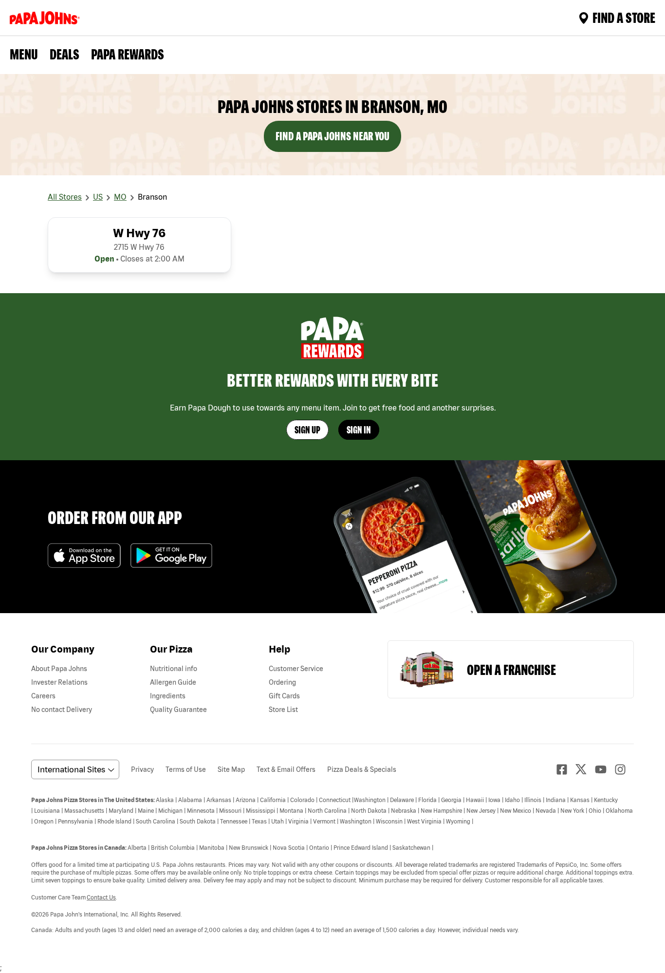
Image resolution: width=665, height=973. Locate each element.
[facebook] (565, 769)
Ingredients (167, 696)
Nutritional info (173, 669)
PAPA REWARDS (127, 54)
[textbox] (332, 864)
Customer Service (296, 669)
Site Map (231, 769)
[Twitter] (585, 769)
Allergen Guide (173, 682)
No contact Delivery (61, 709)
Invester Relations (59, 682)
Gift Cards (284, 696)
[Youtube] (604, 769)
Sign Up (307, 429)
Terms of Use (186, 769)
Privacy (142, 769)
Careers (43, 696)
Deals (64, 54)
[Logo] (47, 17)
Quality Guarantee (178, 709)
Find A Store (623, 17)
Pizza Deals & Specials (361, 769)
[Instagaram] (624, 769)
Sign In (359, 429)
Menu (24, 54)
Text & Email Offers (286, 769)
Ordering (282, 682)
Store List (283, 709)
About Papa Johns (59, 669)
